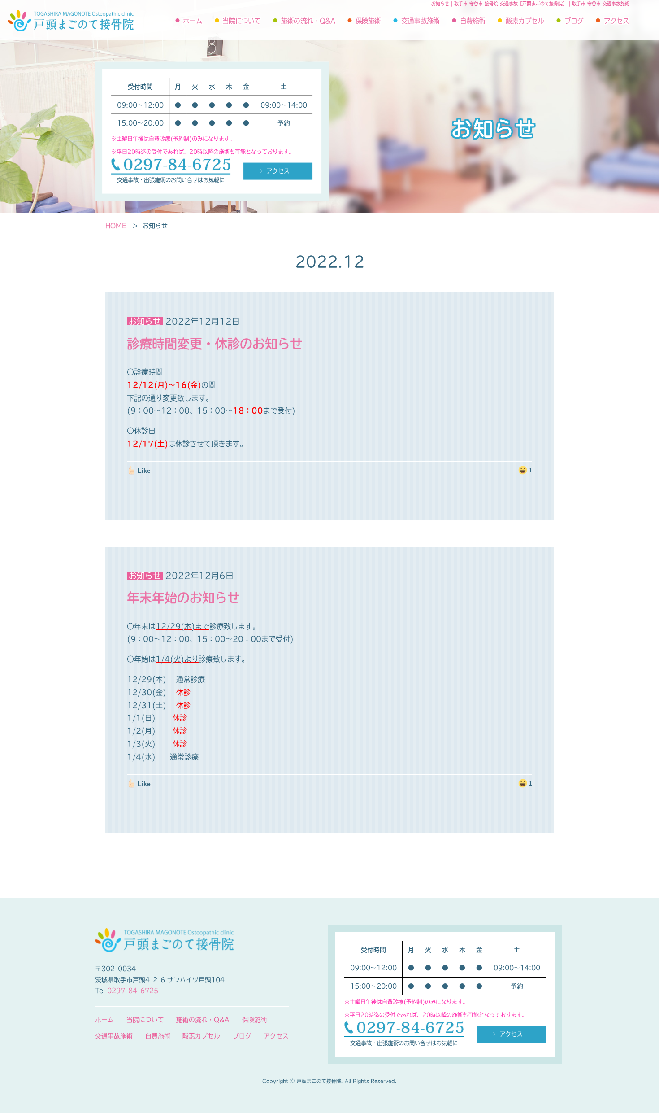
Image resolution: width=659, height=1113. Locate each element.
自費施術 (473, 20)
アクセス (616, 20)
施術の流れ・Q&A (308, 20)
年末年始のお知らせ (183, 597)
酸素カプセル (525, 20)
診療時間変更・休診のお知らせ (215, 343)
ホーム (192, 20)
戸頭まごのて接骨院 (70, 20)
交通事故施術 (420, 20)
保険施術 (368, 20)
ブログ (573, 20)
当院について (241, 20)
